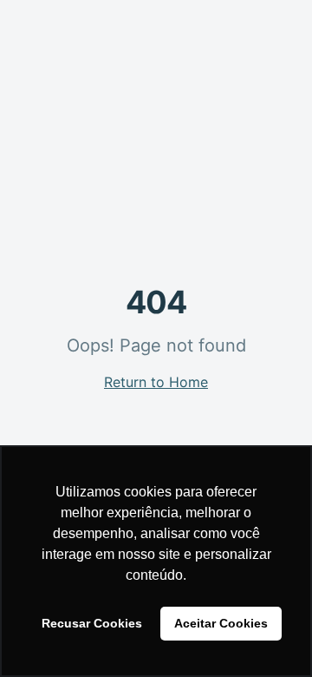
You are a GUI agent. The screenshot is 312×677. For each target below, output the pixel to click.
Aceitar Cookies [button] (221, 623)
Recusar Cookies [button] (92, 623)
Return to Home (156, 382)
